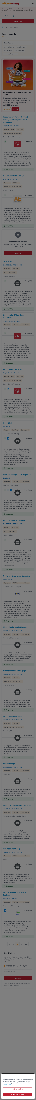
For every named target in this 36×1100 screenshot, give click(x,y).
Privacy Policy (7, 1084)
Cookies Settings (17, 1089)
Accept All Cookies (17, 1094)
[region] (18, 1086)
